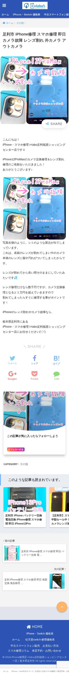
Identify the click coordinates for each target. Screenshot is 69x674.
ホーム (5, 14)
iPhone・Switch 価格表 (26, 14)
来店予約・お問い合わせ (46, 650)
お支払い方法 (51, 645)
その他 (24, 464)
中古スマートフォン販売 (25, 645)
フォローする (16, 449)
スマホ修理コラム (18, 650)
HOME (37, 626)
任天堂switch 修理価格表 (40, 639)
